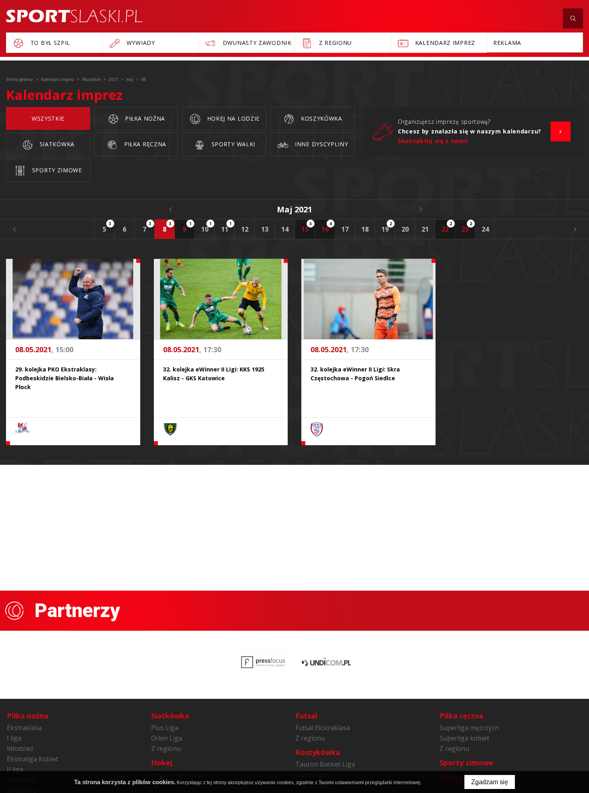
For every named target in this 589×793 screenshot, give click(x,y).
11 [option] (226, 227)
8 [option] (167, 227)
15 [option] (306, 227)
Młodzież (20, 748)
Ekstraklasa (24, 727)
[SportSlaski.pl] (74, 16)
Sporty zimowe (56, 170)
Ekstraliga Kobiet (32, 759)
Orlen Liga (166, 738)
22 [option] (447, 227)
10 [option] (206, 227)
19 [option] (386, 227)
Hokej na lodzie (232, 118)
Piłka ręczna (144, 144)
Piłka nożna (144, 118)
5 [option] (107, 227)
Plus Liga (164, 727)
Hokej (161, 762)
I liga (14, 738)
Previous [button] (14, 229)
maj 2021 (294, 209)
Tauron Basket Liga (325, 764)
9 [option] (187, 227)
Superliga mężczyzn (469, 727)
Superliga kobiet (464, 738)
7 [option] (147, 227)
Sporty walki (232, 144)
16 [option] (326, 227)
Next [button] (575, 229)
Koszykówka (320, 118)
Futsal (306, 715)
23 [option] (467, 227)
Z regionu (166, 748)
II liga (15, 769)
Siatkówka (56, 144)
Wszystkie (48, 118)
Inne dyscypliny (320, 144)
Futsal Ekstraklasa (322, 727)
